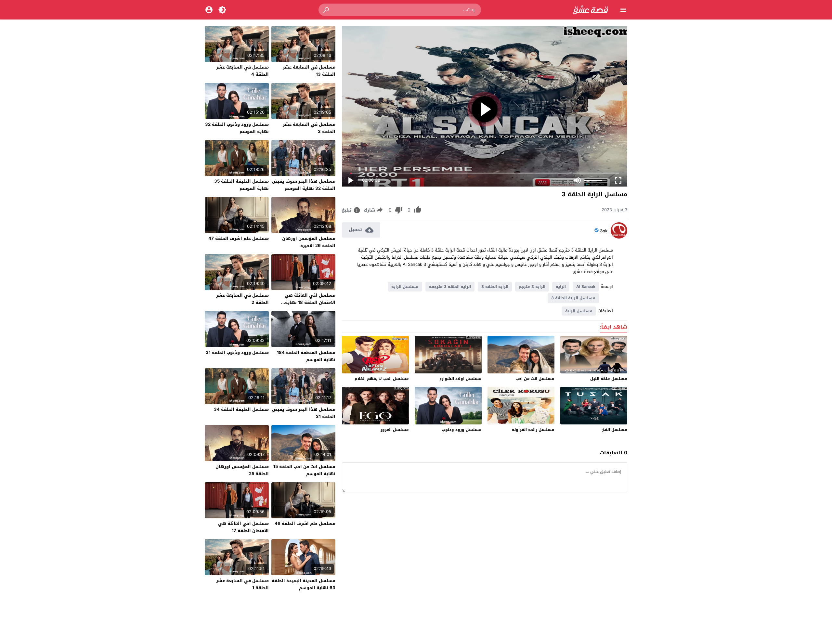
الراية (561, 286)
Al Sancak (585, 286)
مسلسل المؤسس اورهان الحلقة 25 (242, 470)
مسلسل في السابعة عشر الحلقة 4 (242, 70)
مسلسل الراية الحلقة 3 (573, 298)
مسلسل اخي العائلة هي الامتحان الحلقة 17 (243, 527)
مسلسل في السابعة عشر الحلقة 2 (242, 298)
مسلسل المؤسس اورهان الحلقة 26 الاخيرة (308, 242)
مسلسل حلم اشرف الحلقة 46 (305, 523)
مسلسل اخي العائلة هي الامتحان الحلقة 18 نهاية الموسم (310, 302)
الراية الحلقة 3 (494, 286)
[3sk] (619, 237)
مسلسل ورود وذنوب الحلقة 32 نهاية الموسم (237, 128)
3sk (604, 231)
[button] (326, 10)
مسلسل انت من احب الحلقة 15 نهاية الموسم (304, 470)
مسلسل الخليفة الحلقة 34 (241, 409)
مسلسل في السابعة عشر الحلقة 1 (242, 584)
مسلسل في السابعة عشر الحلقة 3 (309, 128)
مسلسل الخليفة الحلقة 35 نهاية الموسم (241, 184)
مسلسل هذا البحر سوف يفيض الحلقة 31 (303, 413)
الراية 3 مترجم (532, 286)
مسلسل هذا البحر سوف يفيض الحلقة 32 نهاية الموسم (303, 184)
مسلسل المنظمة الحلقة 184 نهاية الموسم (306, 356)
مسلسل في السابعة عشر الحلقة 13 (309, 70)
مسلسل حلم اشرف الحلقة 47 (238, 238)
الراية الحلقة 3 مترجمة (450, 286)
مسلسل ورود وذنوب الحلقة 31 (237, 352)
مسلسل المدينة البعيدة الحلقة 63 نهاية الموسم (303, 584)
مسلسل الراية (405, 286)
